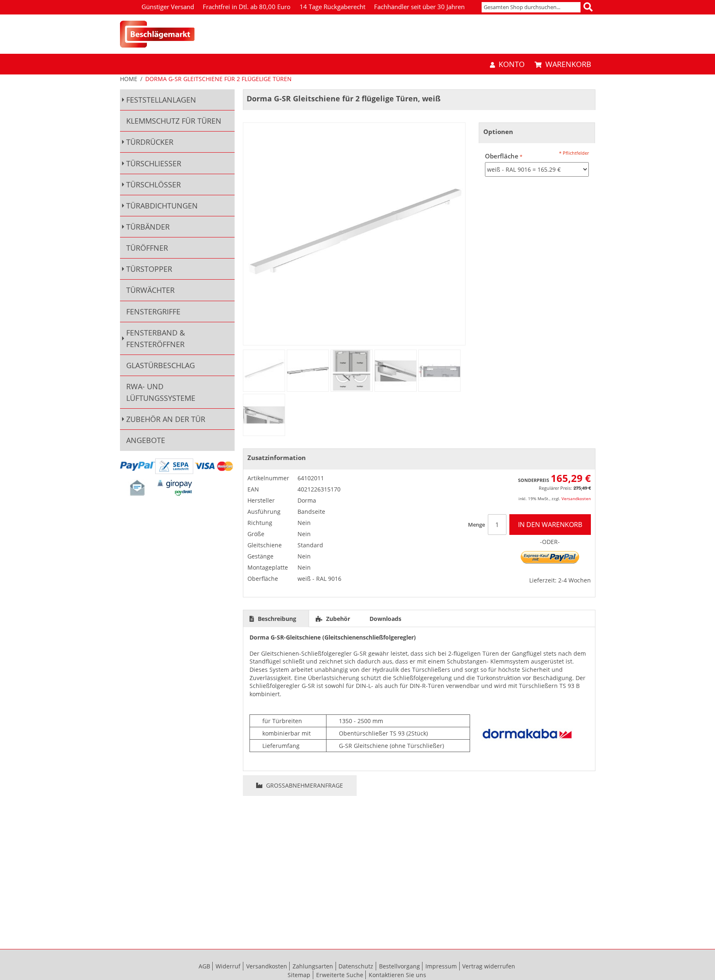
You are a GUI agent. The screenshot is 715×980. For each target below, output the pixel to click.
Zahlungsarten (313, 966)
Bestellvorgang (399, 966)
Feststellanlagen (161, 100)
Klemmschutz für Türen (173, 121)
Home (128, 79)
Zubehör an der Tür (165, 419)
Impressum (441, 966)
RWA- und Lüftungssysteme (160, 392)
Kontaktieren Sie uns (397, 975)
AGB (204, 966)
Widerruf (228, 966)
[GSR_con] (264, 371)
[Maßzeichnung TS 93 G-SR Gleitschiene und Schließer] (439, 371)
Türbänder (148, 227)
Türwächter (150, 290)
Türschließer (153, 163)
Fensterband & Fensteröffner (155, 338)
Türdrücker (149, 142)
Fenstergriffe (153, 311)
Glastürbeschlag (160, 365)
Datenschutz (355, 966)
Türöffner (147, 248)
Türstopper (149, 269)
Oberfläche (501, 156)
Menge (476, 524)
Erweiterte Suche (339, 975)
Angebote (145, 440)
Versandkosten (576, 498)
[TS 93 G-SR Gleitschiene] (308, 371)
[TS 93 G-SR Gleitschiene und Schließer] (352, 371)
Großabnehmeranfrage (303, 785)
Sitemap (299, 975)
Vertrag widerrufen (488, 966)
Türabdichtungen (162, 206)
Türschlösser (153, 184)
